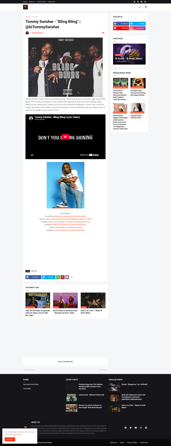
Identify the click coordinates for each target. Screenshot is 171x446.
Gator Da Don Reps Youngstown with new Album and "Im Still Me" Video (37, 313)
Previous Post (30, 370)
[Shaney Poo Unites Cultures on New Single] (71, 408)
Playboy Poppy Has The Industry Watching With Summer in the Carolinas (91, 386)
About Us (32, 2)
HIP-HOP (35, 17)
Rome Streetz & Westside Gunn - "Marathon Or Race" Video (65, 312)
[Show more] (72, 277)
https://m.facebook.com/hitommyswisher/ (69, 225)
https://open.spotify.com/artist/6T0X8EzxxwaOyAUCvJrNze (69, 219)
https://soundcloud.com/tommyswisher (70, 216)
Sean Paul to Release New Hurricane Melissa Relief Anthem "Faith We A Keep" (120, 95)
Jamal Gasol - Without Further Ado (91, 395)
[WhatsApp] (58, 277)
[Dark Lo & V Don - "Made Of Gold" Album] (114, 408)
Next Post (102, 370)
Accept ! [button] (10, 439)
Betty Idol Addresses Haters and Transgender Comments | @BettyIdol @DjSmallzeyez (133, 397)
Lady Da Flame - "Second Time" (136, 117)
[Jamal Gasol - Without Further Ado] (71, 397)
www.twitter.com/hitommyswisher (68, 227)
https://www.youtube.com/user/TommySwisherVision (69, 222)
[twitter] (138, 1)
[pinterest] (145, 1)
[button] (140, 7)
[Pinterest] (63, 277)
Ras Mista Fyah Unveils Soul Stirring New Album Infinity (138, 93)
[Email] (67, 277)
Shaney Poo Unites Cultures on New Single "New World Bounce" (90, 406)
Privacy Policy (41, 2)
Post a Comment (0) (65, 361)
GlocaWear (27, 388)
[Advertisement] (65, 251)
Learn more (17, 434)
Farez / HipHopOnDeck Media (41, 442)
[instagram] (141, 428)
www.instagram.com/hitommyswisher (70, 230)
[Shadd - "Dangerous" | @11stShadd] (114, 387)
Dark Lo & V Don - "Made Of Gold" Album (91, 312)
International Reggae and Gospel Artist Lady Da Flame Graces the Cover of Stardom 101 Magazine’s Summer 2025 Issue (120, 122)
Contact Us (51, 2)
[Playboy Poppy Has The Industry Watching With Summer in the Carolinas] (71, 387)
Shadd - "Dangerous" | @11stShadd (134, 384)
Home (25, 2)
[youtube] (141, 1)
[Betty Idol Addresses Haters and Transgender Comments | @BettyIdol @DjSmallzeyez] (114, 397)
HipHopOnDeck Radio (31, 384)
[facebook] (134, 1)
